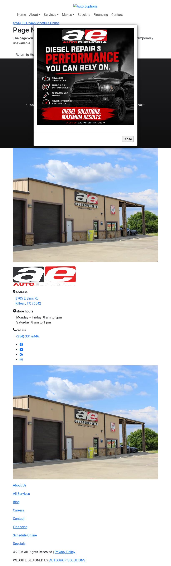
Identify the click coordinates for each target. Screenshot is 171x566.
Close (128, 139)
